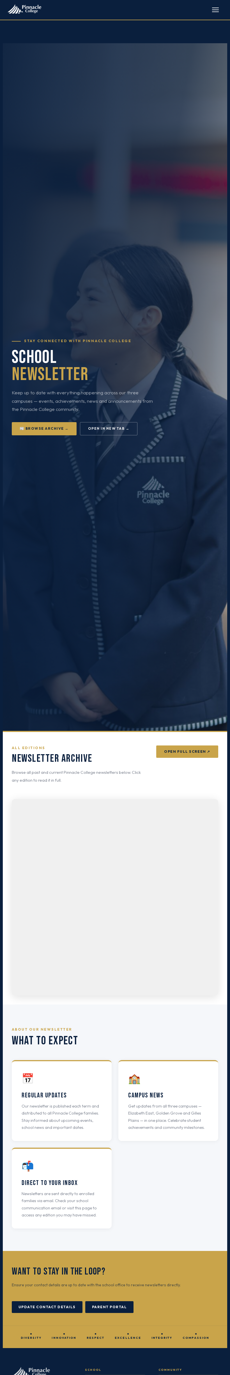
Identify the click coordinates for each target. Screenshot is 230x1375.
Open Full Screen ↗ (187, 751)
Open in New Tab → (108, 428)
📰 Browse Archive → (44, 428)
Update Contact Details (47, 1307)
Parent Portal (109, 1307)
